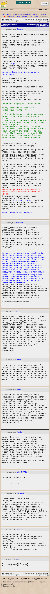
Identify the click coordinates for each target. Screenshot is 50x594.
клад (19, 360)
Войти (44, 4)
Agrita (19, 432)
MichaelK (21, 493)
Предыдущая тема (11, 579)
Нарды (17, 16)
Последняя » (42, 19)
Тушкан (20, 29)
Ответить (12, 19)
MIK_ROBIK (22, 472)
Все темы (5, 19)
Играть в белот (23, 2)
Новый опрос (14, 21)
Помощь (46, 9)
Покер (30, 16)
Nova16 (19, 529)
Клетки (35, 14)
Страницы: (26, 19)
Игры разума (21, 14)
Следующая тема (39, 579)
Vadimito (19, 223)
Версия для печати (42, 26)
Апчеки (11, 16)
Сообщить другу (42, 24)
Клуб (14, 14)
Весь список (7, 14)
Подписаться (31, 24)
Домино (24, 16)
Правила (40, 9)
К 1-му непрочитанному (41, 20)
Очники (36, 16)
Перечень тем (25, 579)
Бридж (29, 14)
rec (17, 311)
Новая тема (5, 21)
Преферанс (43, 14)
